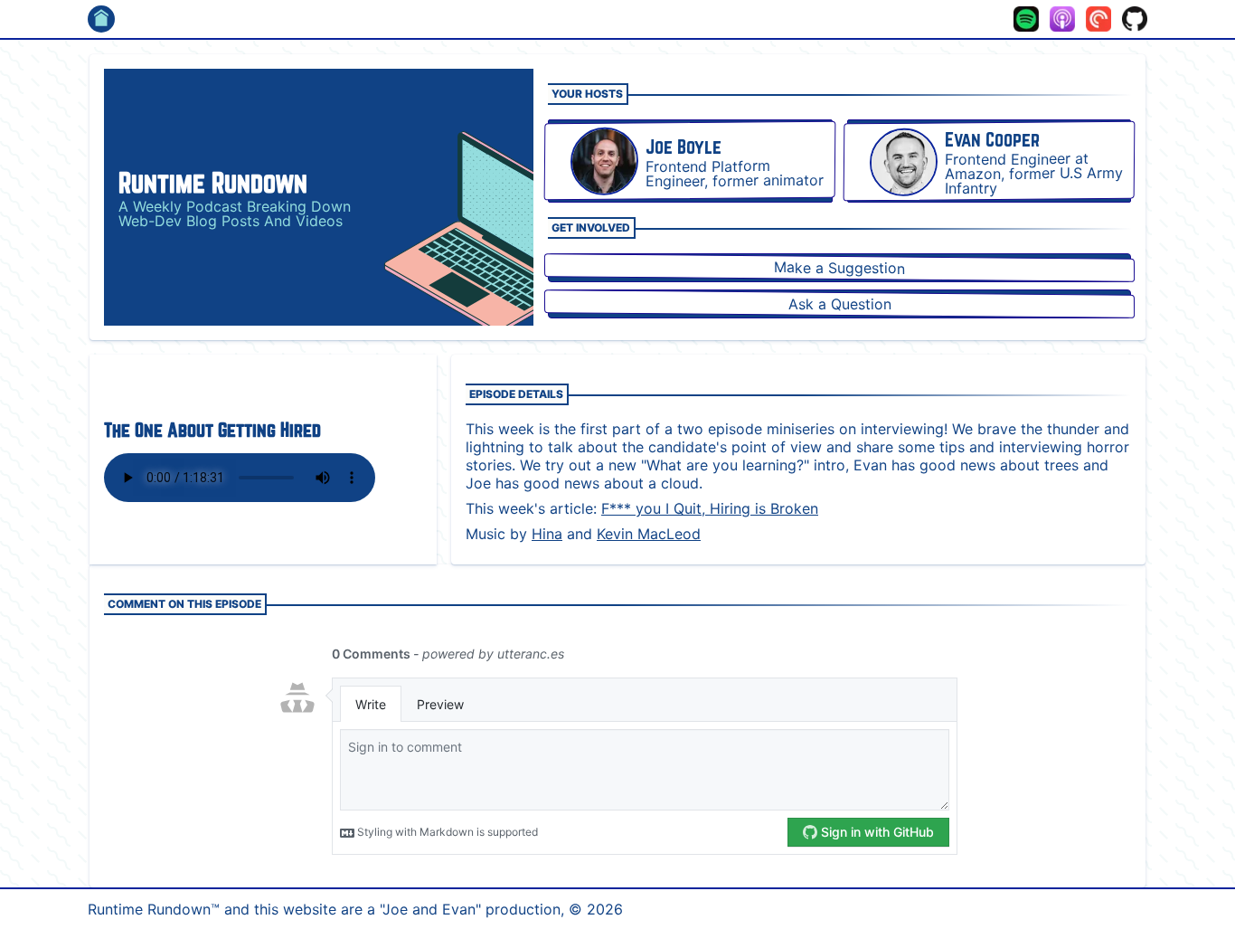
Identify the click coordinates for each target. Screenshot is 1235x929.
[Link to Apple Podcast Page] (1062, 19)
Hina (547, 534)
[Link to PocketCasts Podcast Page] (1098, 19)
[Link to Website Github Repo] (1134, 19)
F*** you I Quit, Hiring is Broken (709, 508)
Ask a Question (839, 304)
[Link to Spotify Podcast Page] (1026, 19)
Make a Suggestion (839, 267)
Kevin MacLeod (649, 534)
